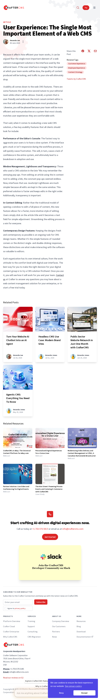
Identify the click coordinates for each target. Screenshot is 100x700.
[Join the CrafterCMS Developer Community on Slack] (50, 562)
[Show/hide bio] (23, 41)
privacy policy (20, 608)
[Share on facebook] (82, 52)
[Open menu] (94, 7)
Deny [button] (61, 693)
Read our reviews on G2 (13, 677)
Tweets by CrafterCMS (76, 79)
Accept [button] (84, 693)
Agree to (16, 608)
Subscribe (40, 602)
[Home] (13, 7)
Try (86, 7)
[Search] (77, 7)
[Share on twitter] (89, 52)
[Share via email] (95, 52)
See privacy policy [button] (73, 686)
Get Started (50, 537)
